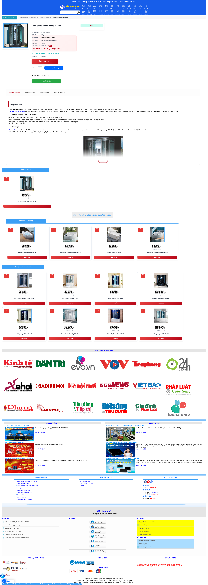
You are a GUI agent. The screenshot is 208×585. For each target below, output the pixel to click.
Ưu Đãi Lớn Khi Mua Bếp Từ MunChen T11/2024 (17, 426)
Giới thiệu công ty (85, 481)
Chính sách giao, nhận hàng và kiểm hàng (27, 485)
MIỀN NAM (6, 518)
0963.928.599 (154, 494)
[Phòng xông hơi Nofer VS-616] (161, 316)
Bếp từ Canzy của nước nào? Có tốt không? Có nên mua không (121, 442)
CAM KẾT (92, 25)
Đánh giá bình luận (59, 92)
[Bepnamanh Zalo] (151, 482)
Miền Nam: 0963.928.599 (127, 2)
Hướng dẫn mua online (23, 488)
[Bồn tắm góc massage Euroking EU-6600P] (70, 234)
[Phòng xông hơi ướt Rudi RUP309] (115, 316)
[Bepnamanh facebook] (145, 482)
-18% (140, 228)
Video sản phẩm (44, 92)
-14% (98, 310)
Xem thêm (103, 161)
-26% (98, 274)
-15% (10, 228)
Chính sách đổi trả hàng (23, 495)
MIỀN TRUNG (141, 537)
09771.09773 (153, 488)
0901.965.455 (153, 498)
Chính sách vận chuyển (23, 483)
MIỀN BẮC (140, 518)
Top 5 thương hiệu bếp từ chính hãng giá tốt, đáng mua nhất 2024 (122, 458)
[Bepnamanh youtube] (148, 482)
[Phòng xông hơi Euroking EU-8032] (27, 183)
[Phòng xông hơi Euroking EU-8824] (70, 316)
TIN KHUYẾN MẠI (52, 423)
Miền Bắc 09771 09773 (94, 2)
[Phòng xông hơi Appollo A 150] (70, 280)
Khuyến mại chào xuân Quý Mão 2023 (14, 442)
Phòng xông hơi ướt (15, 130)
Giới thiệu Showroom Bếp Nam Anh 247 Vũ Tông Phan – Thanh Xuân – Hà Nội (126, 426)
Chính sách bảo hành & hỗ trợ (24, 492)
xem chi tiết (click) (40, 432)
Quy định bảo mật (21, 497)
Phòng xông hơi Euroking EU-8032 (47, 25)
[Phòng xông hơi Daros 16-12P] (24, 316)
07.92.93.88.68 (154, 492)
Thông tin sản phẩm (14, 92)
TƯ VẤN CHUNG (153, 423)
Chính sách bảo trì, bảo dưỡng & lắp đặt (27, 481)
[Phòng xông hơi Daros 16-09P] (115, 280)
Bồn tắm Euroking (26, 220)
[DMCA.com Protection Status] (90, 565)
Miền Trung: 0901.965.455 (110, 2)
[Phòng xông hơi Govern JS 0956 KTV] (161, 280)
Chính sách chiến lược (86, 483)
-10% (52, 274)
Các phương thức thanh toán (24, 499)
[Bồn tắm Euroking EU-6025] (114, 234)
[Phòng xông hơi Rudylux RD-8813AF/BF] (24, 280)
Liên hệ (82, 485)
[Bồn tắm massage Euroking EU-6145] (27, 234)
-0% (6, 274)
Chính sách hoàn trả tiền (23, 490)
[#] (77, 565)
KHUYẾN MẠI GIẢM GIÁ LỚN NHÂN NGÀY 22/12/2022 (19, 458)
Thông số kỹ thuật (30, 92)
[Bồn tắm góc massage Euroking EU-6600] (157, 234)
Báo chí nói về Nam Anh (104, 351)
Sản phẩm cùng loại (23, 266)
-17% (52, 310)
